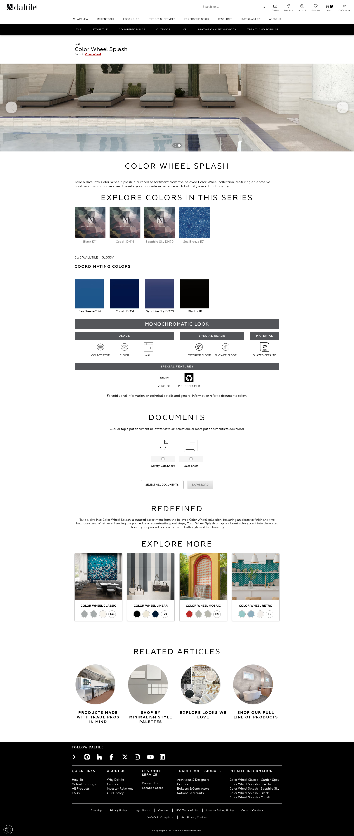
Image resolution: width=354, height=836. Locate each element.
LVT (183, 29)
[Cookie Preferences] (8, 829)
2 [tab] (179, 145)
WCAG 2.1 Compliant (160, 817)
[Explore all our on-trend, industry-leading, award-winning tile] (253, 684)
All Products (81, 788)
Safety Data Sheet (163, 465)
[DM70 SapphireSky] (159, 294)
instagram (138, 757)
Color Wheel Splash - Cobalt (250, 797)
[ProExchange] (344, 7)
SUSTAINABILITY (251, 19)
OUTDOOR (163, 29)
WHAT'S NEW (80, 19)
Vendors (163, 810)
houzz (100, 757)
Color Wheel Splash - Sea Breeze (253, 784)
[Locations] (289, 7)
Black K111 (195, 311)
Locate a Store (152, 788)
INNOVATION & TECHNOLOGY (216, 29)
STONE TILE (100, 29)
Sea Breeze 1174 (90, 311)
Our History (115, 793)
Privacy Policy (118, 810)
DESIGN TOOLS (105, 19)
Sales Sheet (191, 465)
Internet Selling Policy (220, 810)
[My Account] (302, 7)
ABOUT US (275, 19)
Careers (112, 784)
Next (342, 107)
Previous (11, 107)
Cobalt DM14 (125, 311)
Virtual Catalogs (84, 784)
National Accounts (190, 793)
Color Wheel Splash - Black (249, 793)
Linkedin (163, 757)
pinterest (88, 757)
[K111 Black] (194, 294)
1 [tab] (174, 145)
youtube (151, 757)
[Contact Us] (275, 7)
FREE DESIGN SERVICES (161, 19)
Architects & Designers (193, 780)
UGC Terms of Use (187, 810)
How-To (77, 780)
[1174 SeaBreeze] (89, 294)
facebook (113, 757)
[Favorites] (315, 7)
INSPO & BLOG (131, 19)
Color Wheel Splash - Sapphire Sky (254, 788)
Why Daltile (115, 780)
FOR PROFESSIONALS (196, 19)
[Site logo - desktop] (11, 7)
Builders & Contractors (193, 788)
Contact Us (150, 783)
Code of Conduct (252, 810)
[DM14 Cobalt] (124, 294)
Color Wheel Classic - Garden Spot (254, 780)
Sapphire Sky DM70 (160, 311)
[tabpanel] (177, 107)
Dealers (182, 784)
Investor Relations (120, 788)
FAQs (76, 793)
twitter (125, 757)
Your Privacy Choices (194, 817)
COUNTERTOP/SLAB (132, 29)
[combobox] (229, 6)
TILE (78, 29)
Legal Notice (142, 810)
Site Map (96, 810)
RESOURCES (225, 19)
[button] (263, 6)
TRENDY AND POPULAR (262, 29)
